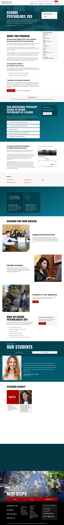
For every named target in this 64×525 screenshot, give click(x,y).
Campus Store (32, 512)
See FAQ (35, 301)
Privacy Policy (30, 523)
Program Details (27, 179)
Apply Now (10, 90)
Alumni (22, 508)
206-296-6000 (46, 511)
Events (35, 1)
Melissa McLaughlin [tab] (45, 352)
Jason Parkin (10, 405)
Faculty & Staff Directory (34, 515)
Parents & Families (24, 512)
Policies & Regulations (23, 523)
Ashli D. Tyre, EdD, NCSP (25, 405)
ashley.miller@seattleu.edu (12, 463)
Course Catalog (47, 113)
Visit (59, 1)
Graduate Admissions (26, 90)
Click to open (51, 1)
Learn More (42, 323)
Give (61, 1)
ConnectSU (32, 511)
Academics (41, 3)
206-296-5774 (10, 464)
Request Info (48, 499)
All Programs (13, 25)
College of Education (47, 41)
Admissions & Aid (33, 3)
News (32, 1)
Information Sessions (11, 182)
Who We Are (57, 3)
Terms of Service (35, 523)
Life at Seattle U (49, 3)
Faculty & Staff (27, 182)
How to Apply (18, 90)
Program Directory (10, 420)
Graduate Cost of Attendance (48, 58)
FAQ (42, 179)
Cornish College (45, 1)
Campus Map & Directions (48, 513)
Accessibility (40, 523)
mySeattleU (32, 508)
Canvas (31, 507)
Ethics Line (44, 523)
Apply (56, 1)
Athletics (39, 1)
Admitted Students (24, 507)
